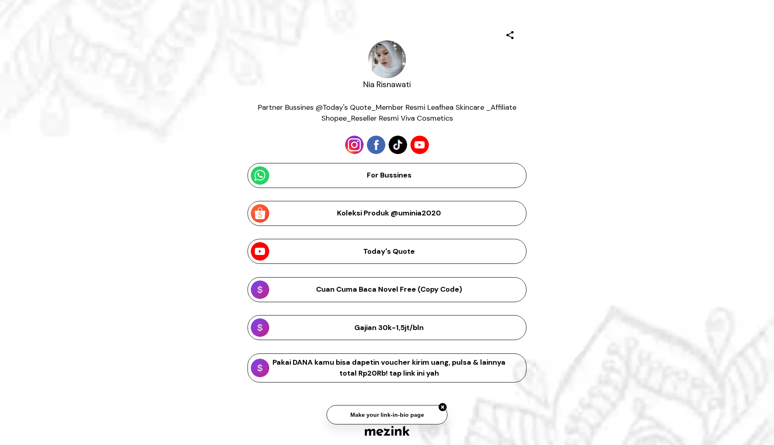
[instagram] (354, 145)
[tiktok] (398, 145)
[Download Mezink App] (387, 431)
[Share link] (510, 34)
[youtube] (419, 145)
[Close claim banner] (443, 407)
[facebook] (376, 145)
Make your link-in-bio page (387, 415)
